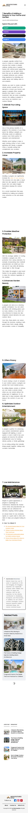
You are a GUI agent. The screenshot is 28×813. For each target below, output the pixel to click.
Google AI (6, 39)
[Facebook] (15, 801)
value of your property (17, 178)
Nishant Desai (14, 20)
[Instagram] (18, 801)
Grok (4, 35)
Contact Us (13, 805)
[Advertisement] (14, 214)
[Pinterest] (21, 801)
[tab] (7, 725)
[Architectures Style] (14, 797)
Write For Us (21, 805)
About (6, 805)
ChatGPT (5, 28)
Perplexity (6, 32)
